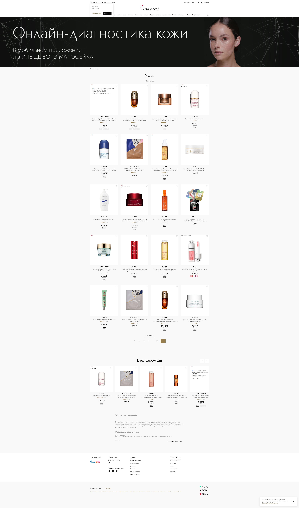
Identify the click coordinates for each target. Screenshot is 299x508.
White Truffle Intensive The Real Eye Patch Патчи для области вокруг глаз (195, 169)
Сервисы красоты (135, 463)
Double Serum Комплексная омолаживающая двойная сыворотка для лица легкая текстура (165, 320)
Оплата (132, 469)
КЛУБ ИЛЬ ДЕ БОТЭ (175, 460)
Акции (188, 15)
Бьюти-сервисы (166, 15)
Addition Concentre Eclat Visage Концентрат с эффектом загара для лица (176, 396)
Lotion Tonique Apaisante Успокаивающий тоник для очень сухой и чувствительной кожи (151, 396)
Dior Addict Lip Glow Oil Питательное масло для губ (195, 270)
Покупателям (111, 2)
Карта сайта (108, 488)
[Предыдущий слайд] (202, 361)
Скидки (146, 15)
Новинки (130, 15)
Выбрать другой (97, 13)
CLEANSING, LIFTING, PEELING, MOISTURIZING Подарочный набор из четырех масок (195, 220)
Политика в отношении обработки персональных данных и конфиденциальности (109, 491)
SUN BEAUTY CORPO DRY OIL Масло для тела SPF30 (165, 219)
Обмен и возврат (135, 471)
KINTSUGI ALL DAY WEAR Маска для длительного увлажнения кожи (134, 169)
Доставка (133, 466)
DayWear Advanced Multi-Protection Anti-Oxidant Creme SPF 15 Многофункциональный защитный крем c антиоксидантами (104, 270)
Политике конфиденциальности (270, 503)
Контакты (172, 471)
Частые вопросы (134, 474)
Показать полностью (174, 441)
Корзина (206, 2)
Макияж (119, 15)
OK (293, 501)
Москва (95, 2)
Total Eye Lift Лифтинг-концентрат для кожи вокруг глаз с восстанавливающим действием (134, 270)
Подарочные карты (155, 15)
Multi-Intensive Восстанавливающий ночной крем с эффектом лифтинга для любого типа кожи (134, 220)
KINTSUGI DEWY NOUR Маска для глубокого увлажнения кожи (134, 320)
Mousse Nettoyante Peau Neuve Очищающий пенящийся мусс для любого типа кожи (165, 169)
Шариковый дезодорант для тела (194, 119)
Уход (125, 15)
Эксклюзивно (138, 15)
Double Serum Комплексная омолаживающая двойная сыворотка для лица (135, 119)
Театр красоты (196, 15)
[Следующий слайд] (207, 361)
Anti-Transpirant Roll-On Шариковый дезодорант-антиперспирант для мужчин (104, 169)
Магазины (103, 2)
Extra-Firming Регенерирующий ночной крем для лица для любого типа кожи (165, 119)
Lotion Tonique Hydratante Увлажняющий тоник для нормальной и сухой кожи (164, 270)
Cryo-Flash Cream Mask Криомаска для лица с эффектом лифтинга (195, 320)
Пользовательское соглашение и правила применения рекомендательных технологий (150, 491)
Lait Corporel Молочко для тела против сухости (104, 219)
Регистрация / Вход (189, 2)
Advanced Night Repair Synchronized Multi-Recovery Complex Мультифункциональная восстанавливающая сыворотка (104, 119)
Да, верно (107, 13)
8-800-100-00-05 (114, 460)
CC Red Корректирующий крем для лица (104, 319)
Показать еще (149, 335)
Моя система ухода (177, 15)
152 (157, 341)
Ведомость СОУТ (177, 491)
